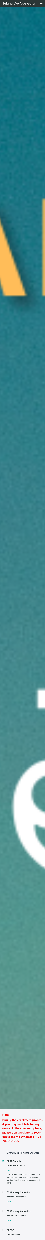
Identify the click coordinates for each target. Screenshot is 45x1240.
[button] (41, 3)
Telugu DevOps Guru (18, 3)
